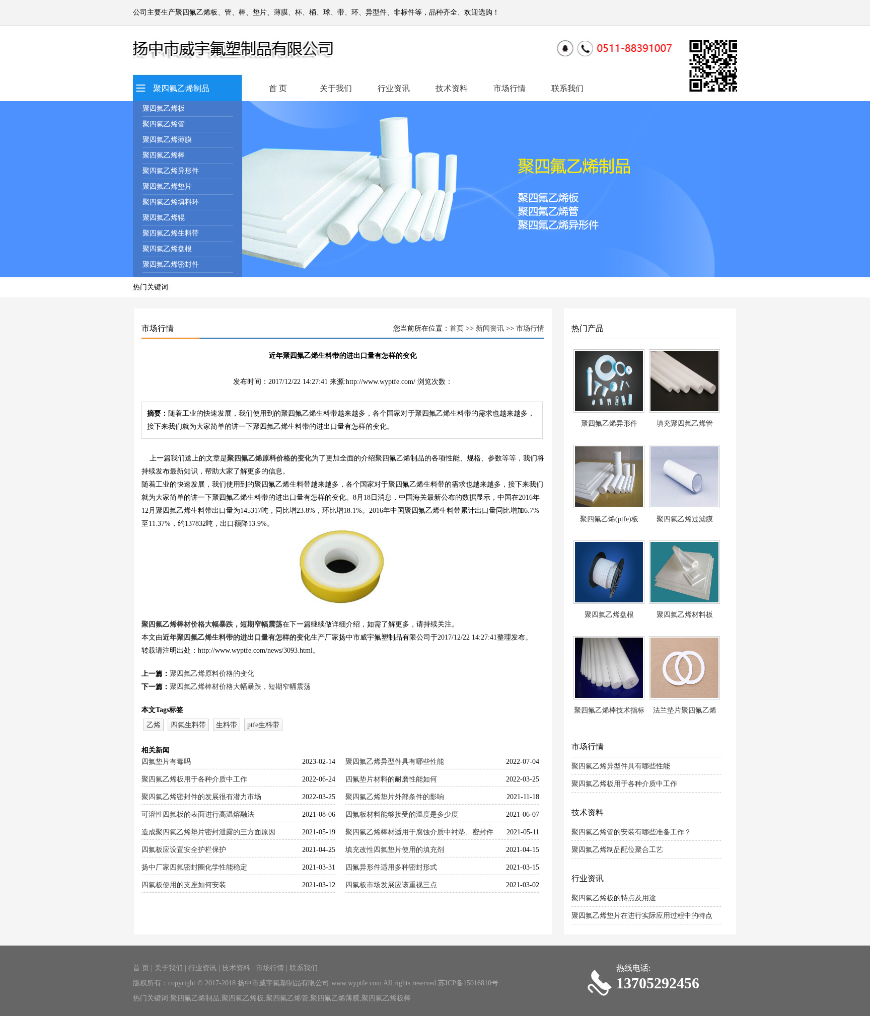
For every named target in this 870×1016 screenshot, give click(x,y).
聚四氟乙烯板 (163, 108)
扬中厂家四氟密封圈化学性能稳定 (194, 867)
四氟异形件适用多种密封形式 (391, 867)
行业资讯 (394, 88)
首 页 (278, 88)
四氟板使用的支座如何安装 (183, 885)
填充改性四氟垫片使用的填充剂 (394, 849)
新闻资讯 (490, 328)
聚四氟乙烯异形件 (170, 171)
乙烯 (154, 725)
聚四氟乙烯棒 (163, 155)
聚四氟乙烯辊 (163, 217)
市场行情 (509, 88)
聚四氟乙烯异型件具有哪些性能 (394, 761)
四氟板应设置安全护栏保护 (183, 849)
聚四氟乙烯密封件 (170, 264)
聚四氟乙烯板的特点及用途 (613, 898)
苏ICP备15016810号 (468, 983)
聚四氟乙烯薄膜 (167, 139)
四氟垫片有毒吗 (166, 761)
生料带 (226, 725)
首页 (457, 328)
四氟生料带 (188, 725)
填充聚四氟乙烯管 (685, 423)
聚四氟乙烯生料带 (170, 233)
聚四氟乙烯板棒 (386, 998)
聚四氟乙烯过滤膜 (685, 519)
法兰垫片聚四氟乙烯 (684, 710)
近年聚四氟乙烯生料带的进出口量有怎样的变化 (237, 637)
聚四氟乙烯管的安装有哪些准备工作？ (631, 832)
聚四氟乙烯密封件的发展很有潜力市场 (201, 797)
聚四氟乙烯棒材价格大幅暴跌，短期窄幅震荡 (211, 624)
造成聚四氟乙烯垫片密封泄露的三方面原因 (208, 832)
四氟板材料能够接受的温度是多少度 (401, 814)
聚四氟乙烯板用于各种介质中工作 (194, 779)
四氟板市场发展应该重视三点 (391, 885)
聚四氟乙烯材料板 (685, 614)
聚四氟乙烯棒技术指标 (609, 710)
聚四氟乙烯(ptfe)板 (609, 519)
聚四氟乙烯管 (163, 124)
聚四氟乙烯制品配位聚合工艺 (617, 849)
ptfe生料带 (263, 725)
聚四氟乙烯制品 (181, 88)
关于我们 (336, 88)
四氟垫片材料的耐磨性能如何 (391, 779)
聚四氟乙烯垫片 (167, 186)
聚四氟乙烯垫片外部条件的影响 (394, 797)
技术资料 (452, 88)
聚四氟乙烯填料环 (170, 202)
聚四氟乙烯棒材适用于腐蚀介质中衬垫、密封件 (419, 832)
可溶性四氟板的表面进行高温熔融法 (197, 814)
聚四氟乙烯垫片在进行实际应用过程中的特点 (641, 915)
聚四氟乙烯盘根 (167, 249)
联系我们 (567, 88)
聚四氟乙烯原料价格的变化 (269, 458)
